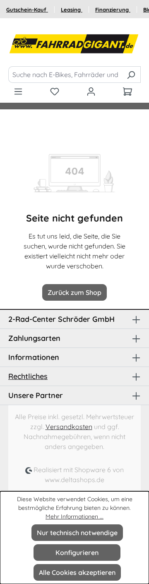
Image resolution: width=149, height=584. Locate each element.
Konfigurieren (77, 552)
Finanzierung (112, 9)
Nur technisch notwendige (77, 532)
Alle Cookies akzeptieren (77, 572)
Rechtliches (28, 376)
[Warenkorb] (127, 91)
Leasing (71, 9)
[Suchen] (131, 74)
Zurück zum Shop (74, 292)
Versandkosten (69, 426)
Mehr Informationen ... (74, 516)
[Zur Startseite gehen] (74, 44)
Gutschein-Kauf (27, 9)
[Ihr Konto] (91, 91)
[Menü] (18, 91)
